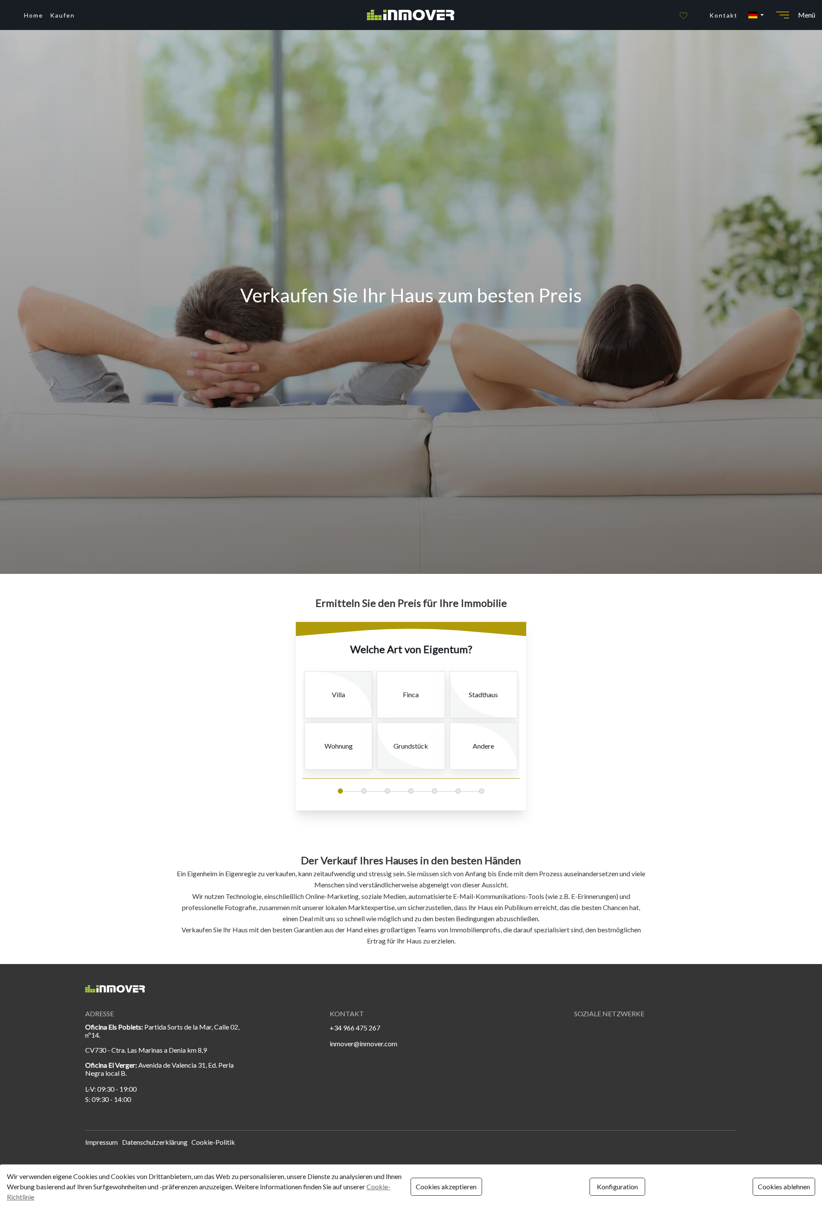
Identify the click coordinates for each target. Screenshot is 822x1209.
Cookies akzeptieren (446, 1186)
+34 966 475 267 (355, 1028)
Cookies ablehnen (784, 1186)
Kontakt (723, 15)
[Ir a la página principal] (410, 15)
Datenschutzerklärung (155, 1142)
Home (33, 15)
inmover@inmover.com (363, 1043)
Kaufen (62, 15)
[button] (755, 15)
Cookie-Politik (213, 1142)
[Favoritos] (683, 15)
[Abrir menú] (782, 15)
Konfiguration (617, 1186)
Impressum (101, 1142)
